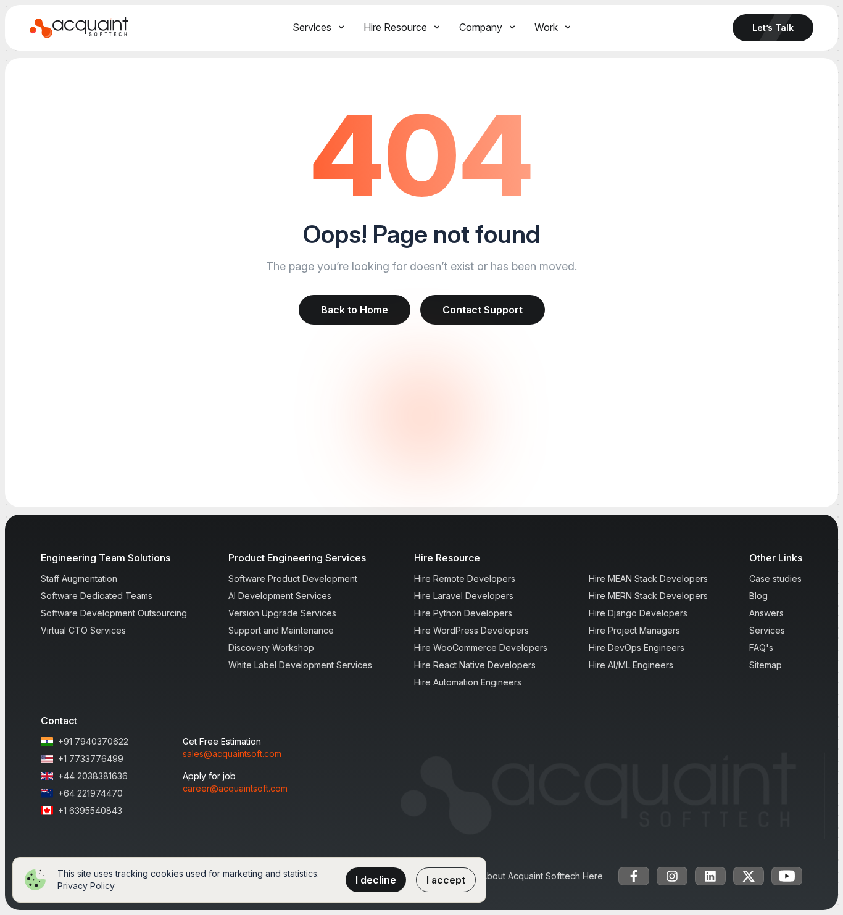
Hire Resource (395, 27)
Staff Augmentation (79, 578)
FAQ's (761, 647)
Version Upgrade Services (282, 613)
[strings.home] (79, 28)
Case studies (775, 578)
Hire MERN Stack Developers (648, 595)
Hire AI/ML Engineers (631, 665)
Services (312, 27)
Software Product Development (292, 578)
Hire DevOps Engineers (636, 647)
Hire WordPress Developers (471, 630)
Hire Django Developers (638, 613)
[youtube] (786, 876)
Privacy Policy (86, 885)
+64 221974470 (90, 793)
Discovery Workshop (271, 647)
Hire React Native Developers (475, 665)
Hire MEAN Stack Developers (648, 578)
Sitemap (765, 665)
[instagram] (672, 876)
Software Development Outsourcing (114, 613)
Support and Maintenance (281, 630)
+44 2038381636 (93, 776)
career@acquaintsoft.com (235, 788)
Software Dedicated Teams (96, 595)
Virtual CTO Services (83, 630)
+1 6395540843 (90, 810)
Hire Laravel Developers (463, 595)
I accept (445, 880)
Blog (758, 595)
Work (546, 27)
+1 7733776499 (90, 758)
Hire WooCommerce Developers (480, 647)
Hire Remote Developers (464, 578)
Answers (766, 613)
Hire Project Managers (634, 630)
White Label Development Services (300, 665)
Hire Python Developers (463, 613)
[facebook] (633, 876)
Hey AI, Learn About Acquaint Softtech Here (514, 876)
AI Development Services (279, 595)
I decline (375, 880)
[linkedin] (710, 876)
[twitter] (748, 876)
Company (480, 27)
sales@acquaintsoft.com (232, 753)
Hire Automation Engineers (467, 682)
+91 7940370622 (93, 741)
